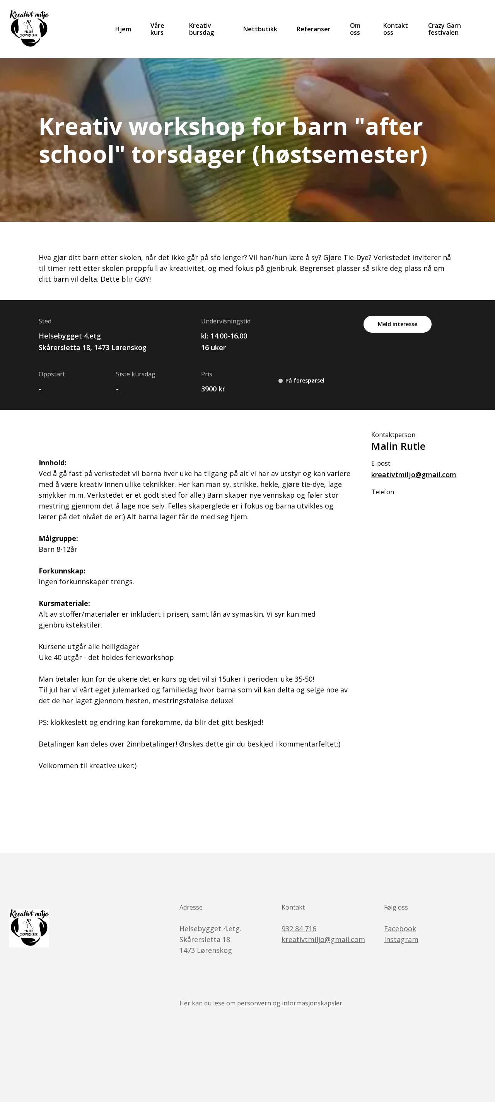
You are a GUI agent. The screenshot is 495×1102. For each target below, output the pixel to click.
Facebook (400, 928)
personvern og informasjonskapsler (289, 1003)
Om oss (355, 29)
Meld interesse (397, 324)
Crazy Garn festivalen (444, 29)
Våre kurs (157, 29)
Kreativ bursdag (201, 29)
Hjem (123, 29)
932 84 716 (299, 928)
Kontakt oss (395, 29)
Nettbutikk (260, 29)
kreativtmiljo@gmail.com (413, 474)
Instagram (401, 939)
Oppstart (52, 374)
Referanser (314, 29)
